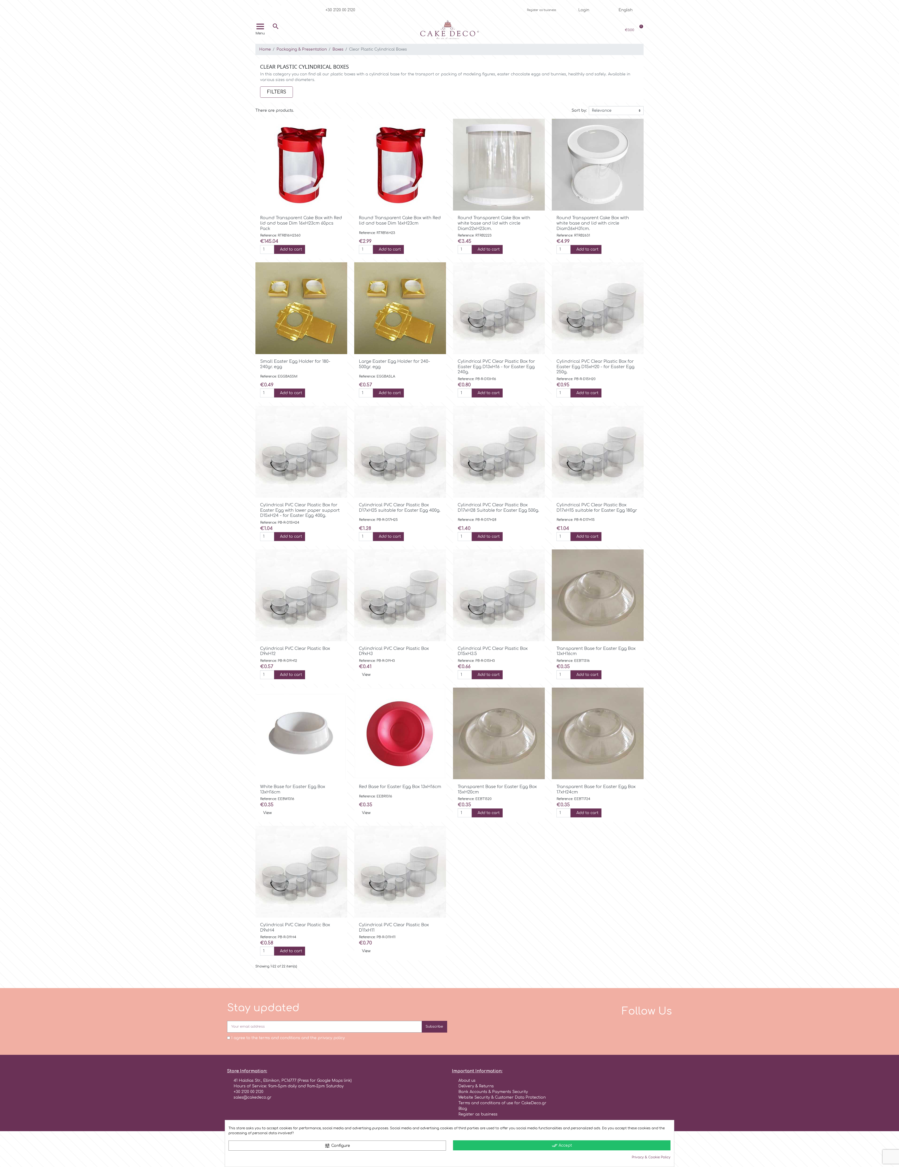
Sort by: (579, 110)
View (366, 675)
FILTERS (276, 92)
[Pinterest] (283, 8)
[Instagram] (267, 8)
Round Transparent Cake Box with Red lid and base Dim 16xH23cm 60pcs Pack (301, 223)
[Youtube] (275, 8)
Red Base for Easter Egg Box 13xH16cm (400, 786)
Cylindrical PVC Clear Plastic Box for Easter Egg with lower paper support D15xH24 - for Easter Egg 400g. (300, 510)
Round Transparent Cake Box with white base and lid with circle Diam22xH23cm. (494, 223)
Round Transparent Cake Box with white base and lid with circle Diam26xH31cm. (592, 223)
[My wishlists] (598, 30)
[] (275, 33)
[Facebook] (260, 8)
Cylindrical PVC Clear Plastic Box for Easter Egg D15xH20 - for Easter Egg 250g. (595, 366)
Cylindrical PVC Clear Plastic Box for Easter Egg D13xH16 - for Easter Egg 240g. (496, 366)
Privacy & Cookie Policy (651, 1157)
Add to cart (291, 249)
